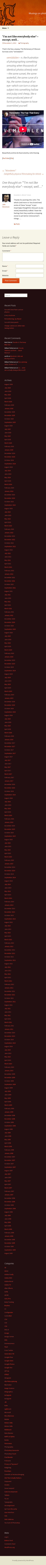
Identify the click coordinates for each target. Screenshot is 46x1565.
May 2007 (7, 1181)
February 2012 (9, 984)
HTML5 (6, 1374)
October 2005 (9, 1246)
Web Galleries (9, 1519)
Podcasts (7, 1461)
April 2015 (7, 853)
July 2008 (7, 1133)
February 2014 (9, 902)
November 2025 (9, 415)
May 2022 (7, 560)
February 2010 (9, 1067)
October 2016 (9, 791)
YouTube (6, 158)
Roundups (7, 1471)
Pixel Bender (8, 1457)
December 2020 (9, 619)
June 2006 (7, 1219)
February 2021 (9, 612)
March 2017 (8, 774)
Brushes (7, 1305)
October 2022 (9, 543)
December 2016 (9, 784)
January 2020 (8, 657)
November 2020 (9, 622)
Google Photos (9, 1364)
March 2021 (8, 608)
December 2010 (9, 1033)
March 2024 (8, 484)
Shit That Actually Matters (12, 1478)
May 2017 (7, 767)
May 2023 (7, 519)
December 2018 (9, 702)
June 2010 (7, 1053)
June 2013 (7, 929)
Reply (18, 224)
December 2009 (9, 1074)
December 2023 (9, 495)
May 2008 (7, 1140)
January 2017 (8, 781)
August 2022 (8, 550)
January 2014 (8, 905)
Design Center (9, 1337)
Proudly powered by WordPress (23, 1560)
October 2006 (9, 1205)
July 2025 (7, 429)
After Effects (8, 1288)
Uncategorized (9, 1505)
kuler (6, 1405)
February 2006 (9, 1233)
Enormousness (9, 1343)
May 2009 (7, 1098)
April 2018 (7, 729)
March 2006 (8, 1229)
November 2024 (9, 457)
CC (5, 1309)
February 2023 (9, 529)
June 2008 (7, 1136)
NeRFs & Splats (9, 1437)
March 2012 (8, 981)
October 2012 (9, 957)
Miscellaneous (9, 1416)
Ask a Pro (7, 1299)
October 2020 (9, 626)
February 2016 (9, 819)
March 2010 (8, 1064)
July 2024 (7, 471)
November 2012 (9, 953)
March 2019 (8, 691)
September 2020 (10, 629)
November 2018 (9, 705)
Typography (8, 1502)
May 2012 (7, 974)
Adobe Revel (8, 1281)
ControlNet (8, 1316)
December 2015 (9, 826)
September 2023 (10, 505)
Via (12, 158)
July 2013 (7, 926)
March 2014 (8, 898)
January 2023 (8, 533)
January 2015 (8, 864)
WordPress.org (9, 1547)
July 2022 (7, 553)
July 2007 (7, 1174)
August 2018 (8, 715)
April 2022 (7, 564)
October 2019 (9, 667)
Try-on (6, 1499)
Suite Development (10, 1492)
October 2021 (9, 584)
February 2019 (9, 695)
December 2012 (9, 950)
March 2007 (8, 1188)
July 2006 (7, 1215)
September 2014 (10, 877)
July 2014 (7, 884)
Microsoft (7, 1412)
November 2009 (9, 1077)
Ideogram (7, 1378)
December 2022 (9, 536)
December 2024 (9, 453)
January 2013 (8, 946)
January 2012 (8, 988)
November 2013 (9, 912)
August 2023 (8, 508)
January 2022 (8, 574)
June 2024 (7, 474)
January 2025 (8, 450)
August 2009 (8, 1088)
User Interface (9, 1512)
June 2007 (7, 1177)
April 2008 (7, 1143)
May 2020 (7, 643)
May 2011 (7, 1015)
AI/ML (6, 1292)
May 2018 (7, 726)
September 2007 (10, 1167)
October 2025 (9, 419)
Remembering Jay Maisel (12, 319)
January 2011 (8, 1029)
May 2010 (7, 1057)
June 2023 (7, 515)
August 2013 (8, 922)
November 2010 (9, 1036)
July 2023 (7, 512)
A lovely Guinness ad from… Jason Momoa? (14, 350)
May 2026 (7, 395)
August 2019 (8, 674)
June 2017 (7, 764)
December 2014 (9, 867)
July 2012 (7, 967)
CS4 (5, 1319)
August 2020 (8, 633)
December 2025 (9, 412)
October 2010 (9, 1040)
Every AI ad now (9, 315)
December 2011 (9, 991)
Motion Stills (8, 1423)
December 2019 (9, 660)
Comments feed (9, 1544)
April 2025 (7, 439)
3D (5, 1268)
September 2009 (10, 1084)
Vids (5, 1516)
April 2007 (7, 1184)
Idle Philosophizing (10, 1381)
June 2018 (7, 722)
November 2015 (9, 829)
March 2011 (8, 1022)
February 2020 (9, 653)
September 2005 (10, 1250)
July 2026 (7, 388)
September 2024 (10, 464)
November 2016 (9, 788)
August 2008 (8, 1129)
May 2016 (7, 808)
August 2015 (8, 840)
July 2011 (7, 1008)
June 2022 (7, 557)
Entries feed (8, 1540)
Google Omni (8, 1361)
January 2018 (8, 740)
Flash (6, 1347)
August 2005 (8, 1253)
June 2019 (7, 681)
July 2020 (7, 636)
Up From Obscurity (10, 1509)
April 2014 (7, 895)
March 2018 (8, 733)
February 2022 (9, 571)
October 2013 (9, 915)
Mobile (6, 1419)
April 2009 (7, 1102)
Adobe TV (7, 1285)
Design (6, 1333)
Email (5, 271)
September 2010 (10, 1043)
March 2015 (8, 857)
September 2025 (10, 422)
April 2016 (7, 812)
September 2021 (10, 588)
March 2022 (8, 567)
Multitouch (7, 1430)
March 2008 (8, 1146)
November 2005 (9, 1243)
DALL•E (6, 1330)
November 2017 (9, 746)
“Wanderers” (9, 170)
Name (5, 266)
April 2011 (7, 1019)
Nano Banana (8, 1433)
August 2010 (8, 1046)
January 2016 (8, 822)
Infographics (8, 1392)
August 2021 (8, 591)
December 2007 (9, 1157)
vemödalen (13, 57)
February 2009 (9, 1108)
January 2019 (8, 698)
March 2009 (8, 1105)
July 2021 (7, 595)
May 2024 (7, 477)
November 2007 (9, 1160)
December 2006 (9, 1198)
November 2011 (9, 995)
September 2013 (10, 919)
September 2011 (10, 1002)
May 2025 (7, 436)
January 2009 (8, 1112)
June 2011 (7, 1012)
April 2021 (7, 605)
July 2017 (7, 760)
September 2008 (10, 1126)
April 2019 (7, 688)
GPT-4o (6, 1371)
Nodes (6, 1440)
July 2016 (7, 802)
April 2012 (7, 977)
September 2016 (10, 795)
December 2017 (9, 743)
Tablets (6, 1495)
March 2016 (8, 815)
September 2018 (10, 712)
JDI (5, 1402)
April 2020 (7, 646)
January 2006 (8, 1236)
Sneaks (6, 1485)
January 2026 (8, 408)
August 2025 (8, 426)
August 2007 (8, 1171)
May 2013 (7, 933)
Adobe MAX (8, 1278)
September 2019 (10, 671)
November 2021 (9, 581)
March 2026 (8, 402)
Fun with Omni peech (11, 322)
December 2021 (9, 577)
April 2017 (7, 771)
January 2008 (8, 1153)
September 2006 (10, 1208)
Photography (24, 43)
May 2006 (7, 1222)
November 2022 (9, 540)
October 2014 (9, 874)
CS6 (5, 1326)
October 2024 (9, 460)
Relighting (7, 1468)
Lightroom (7, 1409)
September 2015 (10, 836)
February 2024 (9, 488)
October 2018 (9, 708)
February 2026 (9, 405)
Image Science (9, 1388)
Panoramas (8, 1443)
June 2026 (7, 391)
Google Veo (8, 1368)
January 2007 (8, 1195)
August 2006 (8, 1212)
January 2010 (8, 1071)
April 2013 (7, 936)
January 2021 (8, 615)
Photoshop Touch (10, 1454)
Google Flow (8, 1357)
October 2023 (9, 502)
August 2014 (8, 881)
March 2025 (8, 443)
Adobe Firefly (9, 1274)
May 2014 (7, 891)
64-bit (6, 1271)
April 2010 (7, 1060)
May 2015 (7, 850)
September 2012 (10, 960)
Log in (6, 1537)
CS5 (5, 1323)
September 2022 (10, 546)
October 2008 (9, 1122)
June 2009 (7, 1095)
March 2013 (8, 940)
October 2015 (9, 833)
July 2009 (7, 1091)
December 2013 (9, 908)
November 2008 (9, 1119)
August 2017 (8, 757)
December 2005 (9, 1240)
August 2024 (8, 467)
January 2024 (8, 491)
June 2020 (7, 640)
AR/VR (6, 1295)
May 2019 (7, 684)
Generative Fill (9, 1354)
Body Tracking (9, 1302)
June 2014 (7, 888)
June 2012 (7, 971)
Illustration (8, 1385)
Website (5, 275)
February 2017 (9, 777)
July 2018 (7, 719)
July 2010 (7, 1050)
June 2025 (7, 433)
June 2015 (7, 846)
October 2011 (9, 998)
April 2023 (7, 522)
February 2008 (9, 1150)
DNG (5, 1340)
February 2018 (9, 736)
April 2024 (7, 481)
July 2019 (7, 677)
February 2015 (9, 860)
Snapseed (7, 1481)
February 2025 (9, 446)
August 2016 (8, 798)
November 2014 (9, 871)
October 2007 (9, 1164)
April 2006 (7, 1226)
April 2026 (7, 398)
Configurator (8, 1312)
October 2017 (9, 750)
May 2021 (7, 602)
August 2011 (8, 1005)
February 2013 (9, 943)
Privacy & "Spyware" (11, 1464)
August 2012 (8, 964)
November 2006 (9, 1202)
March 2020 (8, 650)
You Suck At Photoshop (12, 1523)
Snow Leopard (9, 1488)
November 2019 (9, 664)
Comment (6, 251)
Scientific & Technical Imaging (14, 1474)
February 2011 (9, 1026)
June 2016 (7, 805)
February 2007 (9, 1191)
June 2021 (7, 598)
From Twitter (8, 1350)
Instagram (7, 1395)
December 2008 (9, 1115)
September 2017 (10, 753)
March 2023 (8, 526)
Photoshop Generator (11, 1450)
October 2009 (9, 1081)
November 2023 (9, 498)
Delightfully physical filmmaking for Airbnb (24, 173)
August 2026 (8, 384)
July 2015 (7, 843)
